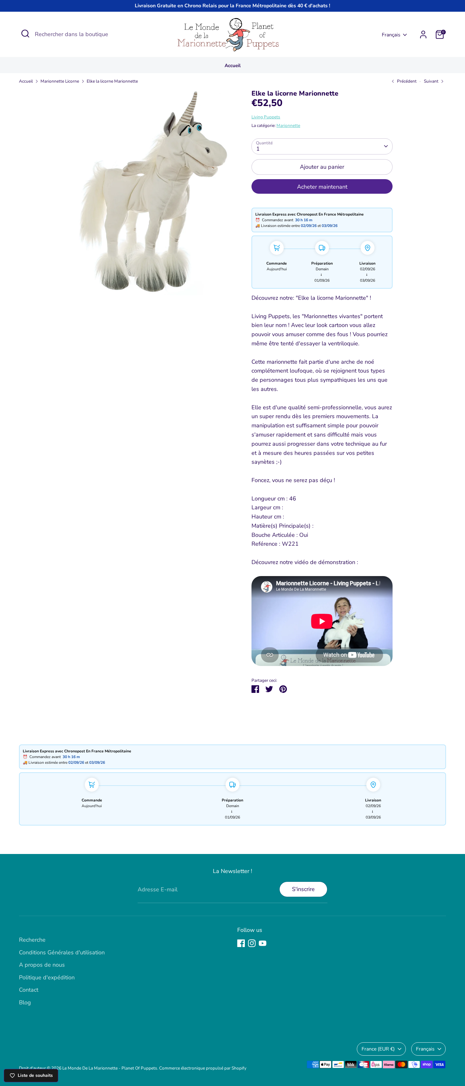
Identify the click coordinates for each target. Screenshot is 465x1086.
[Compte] (423, 34)
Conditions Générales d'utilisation (62, 952)
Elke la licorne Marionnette (112, 81)
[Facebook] (241, 943)
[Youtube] (262, 943)
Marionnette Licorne (59, 81)
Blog (25, 1002)
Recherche (32, 940)
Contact (28, 990)
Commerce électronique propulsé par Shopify (202, 1068)
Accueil (233, 65)
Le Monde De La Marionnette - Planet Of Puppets (109, 1068)
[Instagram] (252, 943)
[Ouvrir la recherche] (25, 33)
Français (391, 34)
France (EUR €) (378, 1048)
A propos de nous (42, 965)
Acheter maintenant (322, 187)
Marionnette (288, 125)
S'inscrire (303, 889)
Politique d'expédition (47, 977)
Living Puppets (265, 117)
